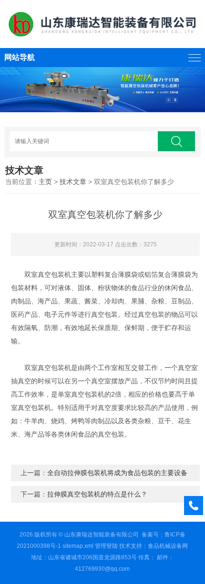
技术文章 (73, 181)
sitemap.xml (77, 546)
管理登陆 (106, 546)
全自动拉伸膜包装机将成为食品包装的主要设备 (117, 473)
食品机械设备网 (168, 546)
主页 (45, 181)
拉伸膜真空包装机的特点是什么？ (97, 494)
